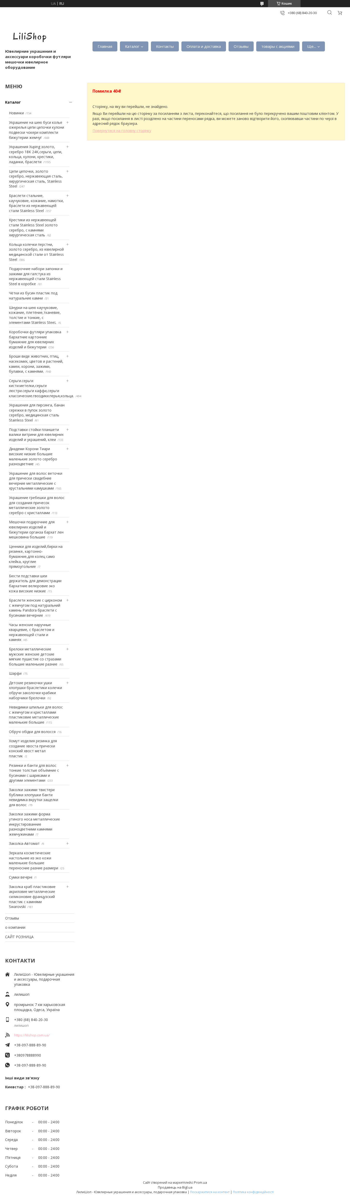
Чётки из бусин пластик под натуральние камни (33, 296)
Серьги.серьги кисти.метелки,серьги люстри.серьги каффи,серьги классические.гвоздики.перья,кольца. (41, 388)
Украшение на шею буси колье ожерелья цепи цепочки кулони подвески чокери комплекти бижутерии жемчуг (36, 130)
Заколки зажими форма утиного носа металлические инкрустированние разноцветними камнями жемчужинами (34, 824)
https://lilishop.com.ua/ (32, 1035)
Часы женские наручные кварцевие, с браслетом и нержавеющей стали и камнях (31, 632)
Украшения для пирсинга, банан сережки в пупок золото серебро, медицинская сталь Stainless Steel (37, 413)
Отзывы (241, 46)
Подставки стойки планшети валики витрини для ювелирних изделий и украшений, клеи (36, 434)
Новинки (16, 112)
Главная (105, 46)
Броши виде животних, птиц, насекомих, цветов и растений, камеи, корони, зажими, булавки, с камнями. (36, 364)
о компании (15, 927)
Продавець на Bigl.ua (175, 1187)
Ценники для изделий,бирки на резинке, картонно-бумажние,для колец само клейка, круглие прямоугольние (36, 556)
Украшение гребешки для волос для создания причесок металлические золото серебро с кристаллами (37, 505)
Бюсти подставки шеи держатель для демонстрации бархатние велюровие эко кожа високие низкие (35, 583)
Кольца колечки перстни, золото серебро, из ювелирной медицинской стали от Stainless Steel (36, 252)
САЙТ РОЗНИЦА (19, 936)
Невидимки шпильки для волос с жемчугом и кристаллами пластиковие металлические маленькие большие (36, 715)
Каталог (132, 46)
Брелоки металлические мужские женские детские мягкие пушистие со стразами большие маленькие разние (35, 657)
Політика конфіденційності (253, 1192)
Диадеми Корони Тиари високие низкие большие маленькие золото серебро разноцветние (33, 456)
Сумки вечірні (20, 877)
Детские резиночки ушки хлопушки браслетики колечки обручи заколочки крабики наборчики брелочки (35, 690)
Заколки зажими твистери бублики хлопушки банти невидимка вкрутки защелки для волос (33, 797)
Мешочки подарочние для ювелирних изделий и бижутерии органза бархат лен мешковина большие (36, 529)
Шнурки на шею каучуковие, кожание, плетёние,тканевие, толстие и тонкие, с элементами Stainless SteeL (35, 315)
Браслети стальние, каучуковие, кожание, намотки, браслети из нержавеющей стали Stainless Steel (36, 203)
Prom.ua (200, 1182)
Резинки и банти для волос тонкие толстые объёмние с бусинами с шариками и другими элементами (34, 773)
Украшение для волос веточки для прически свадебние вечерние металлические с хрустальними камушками (35, 481)
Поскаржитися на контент (210, 1192)
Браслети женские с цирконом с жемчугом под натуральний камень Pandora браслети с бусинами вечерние (35, 608)
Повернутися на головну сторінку (121, 130)
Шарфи (15, 673)
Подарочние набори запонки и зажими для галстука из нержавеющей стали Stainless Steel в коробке (36, 276)
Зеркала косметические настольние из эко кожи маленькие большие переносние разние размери (33, 860)
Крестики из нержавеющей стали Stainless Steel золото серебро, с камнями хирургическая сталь (33, 227)
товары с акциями (277, 46)
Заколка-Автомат (24, 843)
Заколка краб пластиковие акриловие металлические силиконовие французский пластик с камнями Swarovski (32, 896)
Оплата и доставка (204, 46)
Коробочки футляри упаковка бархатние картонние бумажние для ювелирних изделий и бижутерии (35, 339)
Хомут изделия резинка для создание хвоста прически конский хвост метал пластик (33, 748)
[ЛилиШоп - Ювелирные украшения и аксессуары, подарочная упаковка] (28, 36)
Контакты (165, 46)
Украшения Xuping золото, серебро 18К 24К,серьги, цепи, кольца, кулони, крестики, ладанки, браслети (35, 154)
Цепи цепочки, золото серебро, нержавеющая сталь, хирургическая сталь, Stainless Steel (36, 179)
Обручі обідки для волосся (32, 731)
